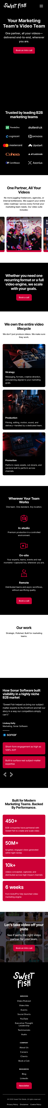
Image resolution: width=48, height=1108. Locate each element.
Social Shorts (24, 1014)
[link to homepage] (14, 6)
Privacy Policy (12, 1105)
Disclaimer (24, 1105)
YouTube (24, 1019)
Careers (24, 1052)
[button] (41, 6)
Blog (24, 1074)
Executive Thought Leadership (24, 1024)
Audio (24, 1034)
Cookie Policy (35, 1105)
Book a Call (24, 1061)
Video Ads (24, 1005)
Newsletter (24, 1085)
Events (24, 1010)
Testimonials (24, 1030)
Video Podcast (24, 1001)
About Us (24, 1047)
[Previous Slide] (5, 774)
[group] (24, 234)
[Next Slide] (11, 774)
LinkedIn (24, 1078)
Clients (24, 1056)
